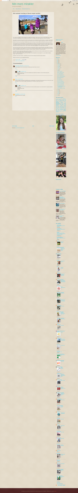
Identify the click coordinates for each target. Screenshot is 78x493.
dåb (62, 101)
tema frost (57, 110)
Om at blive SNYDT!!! (60, 73)
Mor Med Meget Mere (60, 237)
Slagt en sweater (63, 380)
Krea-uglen (58, 444)
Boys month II (59, 78)
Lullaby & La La (59, 373)
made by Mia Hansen (60, 483)
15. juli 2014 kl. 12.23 (23, 85)
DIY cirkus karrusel (62, 406)
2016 (57, 60)
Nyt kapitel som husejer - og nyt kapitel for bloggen (63, 249)
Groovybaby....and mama (60, 318)
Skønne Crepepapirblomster (63, 287)
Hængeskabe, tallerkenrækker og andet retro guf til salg (62, 198)
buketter (61, 100)
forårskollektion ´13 (59, 103)
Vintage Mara (62, 438)
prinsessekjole (57, 106)
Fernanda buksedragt (62, 445)
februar (59, 92)
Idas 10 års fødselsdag (60, 81)
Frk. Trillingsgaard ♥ (60, 475)
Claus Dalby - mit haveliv (60, 292)
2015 (57, 61)
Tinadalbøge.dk (59, 228)
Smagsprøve (62, 325)
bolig (61, 99)
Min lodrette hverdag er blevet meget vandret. (61, 86)
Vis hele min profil (58, 55)
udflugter (21, 60)
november (59, 65)
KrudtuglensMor (59, 338)
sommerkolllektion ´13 (63, 107)
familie (16, 60)
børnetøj (57, 101)
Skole (57, 451)
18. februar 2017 (63, 345)
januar (58, 93)
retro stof (61, 106)
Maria (18, 71)
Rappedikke (58, 453)
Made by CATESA (59, 379)
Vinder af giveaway (62, 368)
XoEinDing (58, 482)
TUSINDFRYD (59, 273)
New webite (62, 361)
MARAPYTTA (58, 324)
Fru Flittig (58, 351)
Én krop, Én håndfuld (62, 242)
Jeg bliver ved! (58, 460)
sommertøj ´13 (58, 108)
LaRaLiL (58, 266)
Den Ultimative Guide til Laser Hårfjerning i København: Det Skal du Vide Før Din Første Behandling (61, 234)
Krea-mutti (58, 386)
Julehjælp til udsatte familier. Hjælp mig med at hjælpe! (63, 375)
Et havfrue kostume (62, 203)
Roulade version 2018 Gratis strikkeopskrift (63, 275)
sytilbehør (64, 109)
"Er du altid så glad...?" (62, 477)
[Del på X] (24, 59)
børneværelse (60, 101)
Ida (18, 60)
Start (13, 8)
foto (62, 103)
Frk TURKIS (58, 418)
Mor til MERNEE (59, 399)
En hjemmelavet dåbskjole (62, 216)
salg (56, 107)
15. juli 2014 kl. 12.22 (23, 71)
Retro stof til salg (18, 8)
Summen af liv (59, 437)
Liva (19, 60)
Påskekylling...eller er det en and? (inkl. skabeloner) (63, 300)
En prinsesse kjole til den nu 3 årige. (62, 209)
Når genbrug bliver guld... (60, 247)
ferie (65, 102)
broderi (58, 100)
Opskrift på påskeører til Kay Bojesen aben (63, 313)
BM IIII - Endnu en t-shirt (60, 72)
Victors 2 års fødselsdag (60, 83)
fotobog (65, 103)
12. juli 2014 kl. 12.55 (20, 79)
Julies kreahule (59, 305)
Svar (15, 68)
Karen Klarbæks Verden (60, 279)
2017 (57, 59)
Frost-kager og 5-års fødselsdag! (63, 413)
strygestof (62, 108)
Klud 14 (62, 332)
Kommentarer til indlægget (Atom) (19, 127)
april (58, 89)
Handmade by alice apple (60, 360)
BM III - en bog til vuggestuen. (61, 76)
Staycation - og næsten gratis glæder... (62, 394)
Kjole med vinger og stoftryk (63, 454)
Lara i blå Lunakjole (62, 268)
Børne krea (64, 100)
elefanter (65, 101)
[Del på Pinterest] (25, 59)
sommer (58, 107)
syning (61, 109)
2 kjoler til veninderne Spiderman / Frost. (63, 388)
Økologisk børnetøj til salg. (26, 8)
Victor (23, 60)
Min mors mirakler (23, 3)
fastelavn (62, 102)
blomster (60, 99)
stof (60, 108)
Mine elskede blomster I (60, 77)
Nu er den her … (63, 293)
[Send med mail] (22, 59)
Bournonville (58, 450)
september (59, 67)
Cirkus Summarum (59, 71)
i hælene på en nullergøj (60, 392)
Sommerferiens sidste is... (63, 261)
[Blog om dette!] (23, 59)
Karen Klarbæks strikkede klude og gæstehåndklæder (63, 281)
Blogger (55, 491)
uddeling (61, 110)
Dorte (16, 79)
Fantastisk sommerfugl (60, 469)
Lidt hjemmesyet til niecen (60, 82)
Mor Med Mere (59, 431)
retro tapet (64, 106)
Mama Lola (58, 344)
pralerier (58, 232)
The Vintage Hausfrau (60, 405)
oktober (59, 66)
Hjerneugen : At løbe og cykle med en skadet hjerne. (63, 340)
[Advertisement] (33, 118)
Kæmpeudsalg (62, 463)
